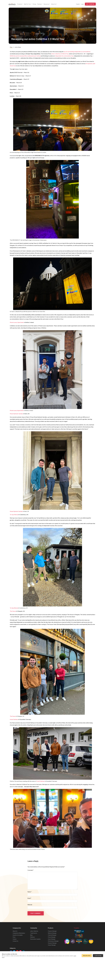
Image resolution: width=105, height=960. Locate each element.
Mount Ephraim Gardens (16, 413)
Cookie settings (98, 955)
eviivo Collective (34, 931)
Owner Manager (52, 945)
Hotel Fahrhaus (14, 719)
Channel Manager (52, 935)
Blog (11, 47)
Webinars (32, 937)
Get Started (90, 4)
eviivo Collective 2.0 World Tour (59, 53)
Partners (39, 4)
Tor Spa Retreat (14, 514)
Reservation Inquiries (35, 939)
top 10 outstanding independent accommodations (77, 51)
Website (30, 904)
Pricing (34, 4)
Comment (31, 870)
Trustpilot (76, 928)
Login (82, 4)
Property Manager (52, 931)
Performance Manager (53, 941)
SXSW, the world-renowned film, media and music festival (25, 56)
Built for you (27, 4)
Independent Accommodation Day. (64, 56)
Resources (46, 4)
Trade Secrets (33, 933)
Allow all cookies (86, 955)
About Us (53, 4)
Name (30, 891)
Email (29, 898)
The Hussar (13, 611)
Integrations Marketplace (19, 933)
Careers (15, 939)
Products (19, 4)
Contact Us (15, 941)
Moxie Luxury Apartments (17, 322)
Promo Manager (51, 937)
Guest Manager (51, 939)
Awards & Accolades (18, 935)
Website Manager (52, 933)
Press (14, 937)
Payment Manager (52, 943)
